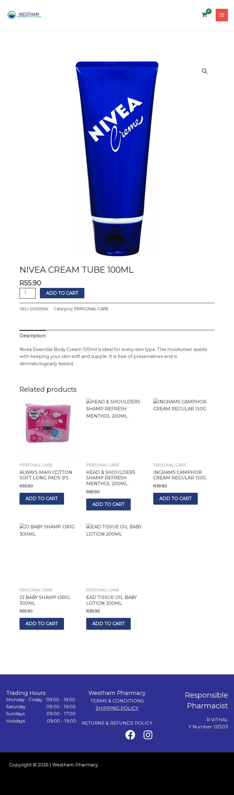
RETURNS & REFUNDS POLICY (117, 723)
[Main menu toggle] (222, 15)
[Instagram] (148, 735)
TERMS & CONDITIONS (117, 701)
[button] (204, 71)
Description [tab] (33, 335)
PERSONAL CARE (91, 308)
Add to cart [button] (42, 498)
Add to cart (62, 293)
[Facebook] (130, 735)
